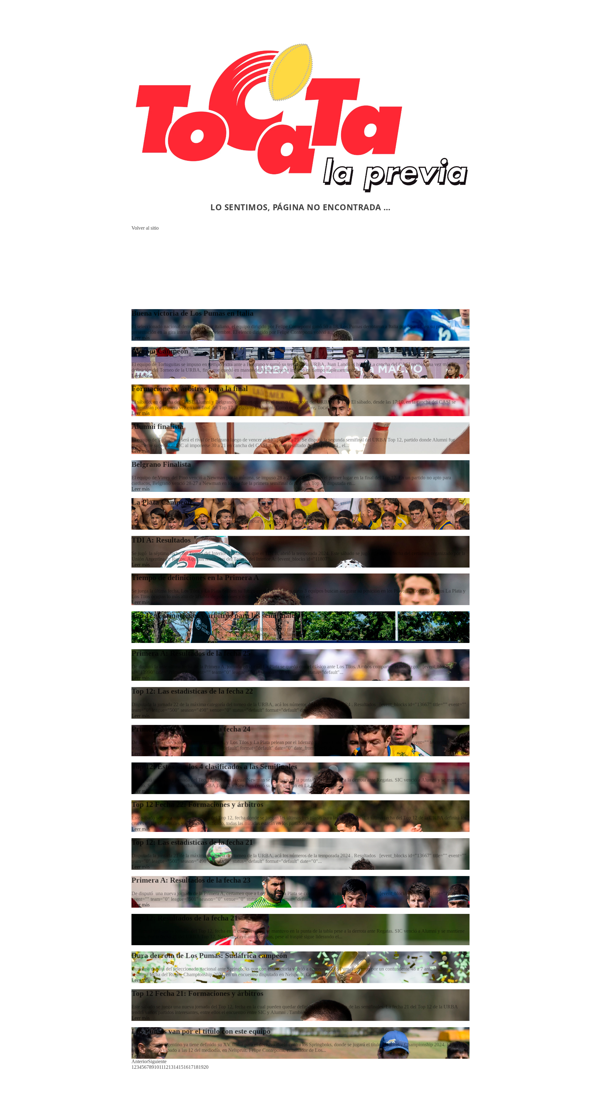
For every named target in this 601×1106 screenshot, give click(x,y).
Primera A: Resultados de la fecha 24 (190, 729)
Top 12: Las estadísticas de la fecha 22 (192, 691)
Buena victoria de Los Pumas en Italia (192, 313)
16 (185, 1067)
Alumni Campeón (159, 351)
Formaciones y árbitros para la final (189, 389)
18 (195, 1067)
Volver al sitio (145, 228)
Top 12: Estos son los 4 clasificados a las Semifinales (214, 766)
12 (165, 1067)
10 (156, 1067)
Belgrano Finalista (161, 464)
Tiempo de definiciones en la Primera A (195, 577)
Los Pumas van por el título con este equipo (200, 1031)
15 (180, 1067)
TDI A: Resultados (161, 540)
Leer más (140, 337)
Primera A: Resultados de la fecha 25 (190, 653)
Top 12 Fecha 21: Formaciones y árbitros (197, 993)
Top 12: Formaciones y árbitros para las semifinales (214, 615)
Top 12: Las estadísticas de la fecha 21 (192, 842)
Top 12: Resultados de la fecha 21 (184, 918)
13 (170, 1067)
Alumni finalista (157, 426)
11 (161, 1067)
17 (190, 1067)
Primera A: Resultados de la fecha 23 (190, 880)
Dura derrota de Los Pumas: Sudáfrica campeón (209, 955)
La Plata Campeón (161, 502)
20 (205, 1067)
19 (200, 1067)
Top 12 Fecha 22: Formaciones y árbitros (197, 804)
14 (175, 1067)
